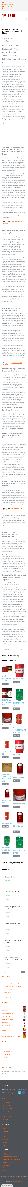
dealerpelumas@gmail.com (10, 6)
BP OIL (5, 1057)
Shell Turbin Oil (7, 998)
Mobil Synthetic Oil (8, 981)
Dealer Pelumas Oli (17, 1181)
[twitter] (19, 1092)
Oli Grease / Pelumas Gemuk (10, 1134)
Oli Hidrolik (5, 1131)
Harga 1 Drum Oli (10, 877)
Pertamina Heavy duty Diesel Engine (12, 986)
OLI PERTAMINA (8, 1049)
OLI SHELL (6, 1063)
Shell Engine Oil (7, 995)
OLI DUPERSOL (7, 1046)
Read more (5, 683)
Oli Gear (5, 1128)
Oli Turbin (5, 1142)
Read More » (7, 880)
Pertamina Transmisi (9, 989)
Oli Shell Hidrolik (7, 992)
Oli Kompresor (6, 1136)
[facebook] (23, 1092)
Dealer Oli (8, 15)
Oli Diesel (5, 1145)
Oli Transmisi (6, 1139)
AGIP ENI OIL (7, 1054)
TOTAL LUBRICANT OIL (9, 1060)
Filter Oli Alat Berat (11, 892)
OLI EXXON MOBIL (8, 1051)
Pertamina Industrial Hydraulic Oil (11, 984)
